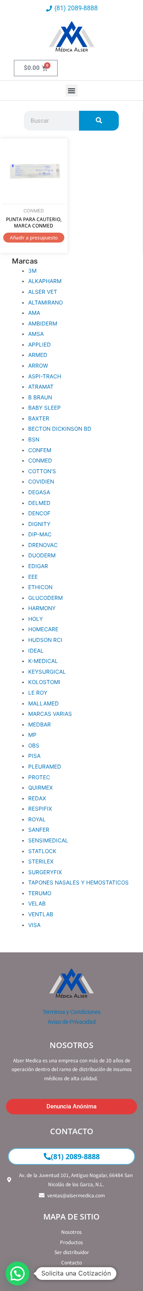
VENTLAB (40, 914)
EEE (33, 577)
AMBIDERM (42, 323)
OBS (33, 745)
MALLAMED (43, 703)
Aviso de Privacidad (72, 1022)
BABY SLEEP (44, 408)
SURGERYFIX (45, 872)
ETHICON (40, 587)
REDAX (37, 798)
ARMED (37, 355)
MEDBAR (39, 724)
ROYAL (37, 819)
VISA (34, 925)
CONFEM (39, 450)
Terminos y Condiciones (71, 1012)
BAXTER (38, 418)
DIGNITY (39, 524)
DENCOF (39, 513)
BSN (33, 439)
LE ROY (37, 693)
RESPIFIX (40, 808)
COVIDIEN (41, 481)
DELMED (39, 503)
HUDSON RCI (45, 640)
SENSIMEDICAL (48, 840)
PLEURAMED (44, 766)
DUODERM (42, 555)
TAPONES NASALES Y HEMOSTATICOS (78, 882)
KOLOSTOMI (44, 682)
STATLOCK (42, 851)
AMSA (36, 334)
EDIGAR (38, 566)
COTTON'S (42, 471)
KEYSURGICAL (47, 672)
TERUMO (39, 893)
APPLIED (39, 344)
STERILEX (41, 861)
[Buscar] (99, 121)
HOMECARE (43, 629)
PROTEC (39, 777)
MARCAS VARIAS (50, 714)
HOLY (35, 619)
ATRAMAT (41, 386)
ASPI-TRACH (44, 376)
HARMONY (42, 608)
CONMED (40, 460)
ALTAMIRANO (45, 302)
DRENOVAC (43, 545)
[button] (71, 90)
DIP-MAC (40, 534)
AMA (34, 313)
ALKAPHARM (45, 281)
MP (32, 735)
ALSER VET (42, 292)
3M (32, 271)
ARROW (38, 365)
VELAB (37, 903)
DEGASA (39, 492)
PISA (34, 756)
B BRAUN (40, 397)
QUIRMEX (40, 787)
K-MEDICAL (43, 661)
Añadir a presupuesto (34, 237)
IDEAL (36, 650)
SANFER (38, 830)
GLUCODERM (45, 598)
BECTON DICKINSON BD (59, 429)
